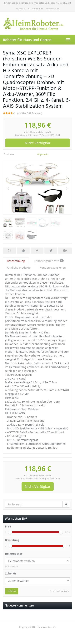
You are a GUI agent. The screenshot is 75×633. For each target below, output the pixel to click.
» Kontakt (20, 8)
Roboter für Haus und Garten (27, 39)
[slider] (10, 532)
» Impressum (52, 8)
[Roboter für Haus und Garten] (37, 23)
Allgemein (42, 154)
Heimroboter (13, 553)
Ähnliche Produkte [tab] (19, 267)
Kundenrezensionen (53, 267)
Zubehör (10, 573)
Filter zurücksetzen (59, 591)
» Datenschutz (35, 8)
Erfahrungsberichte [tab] (48, 261)
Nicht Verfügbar (37, 143)
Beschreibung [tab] (16, 261)
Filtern (12, 591)
